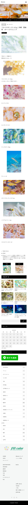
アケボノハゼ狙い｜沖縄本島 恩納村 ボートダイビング (7, 290)
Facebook (11, 497)
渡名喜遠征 (5, 466)
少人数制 (13, 255)
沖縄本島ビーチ (6, 420)
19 (17, 340)
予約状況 (17, 485)
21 (24, 340)
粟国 (13, 432)
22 (3, 343)
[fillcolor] (12, 2)
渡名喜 (13, 425)
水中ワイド (7, 258)
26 (17, 343)
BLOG (17, 464)
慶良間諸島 (13, 256)
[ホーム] (1, 19)
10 (10, 337)
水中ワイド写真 (13, 258)
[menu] (26, 2)
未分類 (13, 406)
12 (17, 337)
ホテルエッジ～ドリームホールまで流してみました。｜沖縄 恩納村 (20, 316)
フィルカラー (8, 255)
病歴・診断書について (20, 490)
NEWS (4, 458)
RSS (16, 497)
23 (6, 343)
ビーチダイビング (6, 477)
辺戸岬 (13, 439)
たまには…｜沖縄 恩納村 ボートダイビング (7, 315)
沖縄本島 (11, 259)
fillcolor (7, 251)
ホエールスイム (13, 374)
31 (10, 346)
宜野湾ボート (13, 395)
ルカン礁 (13, 377)
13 (21, 337)
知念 (13, 429)
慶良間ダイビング (7, 256)
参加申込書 (18, 492)
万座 (13, 381)
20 (21, 340)
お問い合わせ (19, 483)
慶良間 (13, 402)
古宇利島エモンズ (13, 388)
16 (6, 340)
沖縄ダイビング (6, 259)
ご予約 (17, 487)
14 (24, 337)
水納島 (13, 413)
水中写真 (23, 258)
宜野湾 (13, 392)
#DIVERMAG (13, 367)
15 (3, 340)
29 (3, 346)
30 (6, 346)
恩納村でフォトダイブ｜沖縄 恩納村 (21, 290)
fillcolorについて (19, 456)
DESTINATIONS (6, 464)
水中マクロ (18, 256)
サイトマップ (5, 460)
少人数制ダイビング (19, 255)
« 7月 (2, 348)
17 (10, 340)
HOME (4, 456)
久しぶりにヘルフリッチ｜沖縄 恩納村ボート (7, 302)
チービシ (13, 370)
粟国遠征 (4, 471)
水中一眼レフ (18, 258)
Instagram (14, 497)
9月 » (5, 348)
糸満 (13, 436)
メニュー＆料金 (19, 458)
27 (21, 343)
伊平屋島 (13, 384)
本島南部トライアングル (13, 409)
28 (24, 343)
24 (10, 343)
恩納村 (4, 24)
